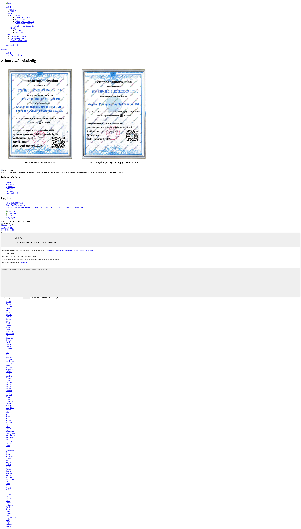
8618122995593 (7, 228)
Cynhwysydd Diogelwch (24, 22)
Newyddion (10, 43)
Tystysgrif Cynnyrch (18, 36)
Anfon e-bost (6, 226)
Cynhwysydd (15, 15)
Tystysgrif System (17, 39)
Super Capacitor (21, 20)
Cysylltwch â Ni (12, 45)
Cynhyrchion (10, 13)
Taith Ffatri (14, 11)
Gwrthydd (14, 28)
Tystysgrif (9, 34)
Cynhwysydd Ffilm (22, 17)
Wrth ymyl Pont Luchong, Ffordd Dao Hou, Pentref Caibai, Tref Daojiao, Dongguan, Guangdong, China (45, 207)
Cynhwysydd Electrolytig (24, 26)
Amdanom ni (10, 9)
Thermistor (19, 32)
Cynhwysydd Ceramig (23, 24)
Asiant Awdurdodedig (18, 41)
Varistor (18, 30)
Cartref (8, 7)
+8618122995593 (7, 230)
